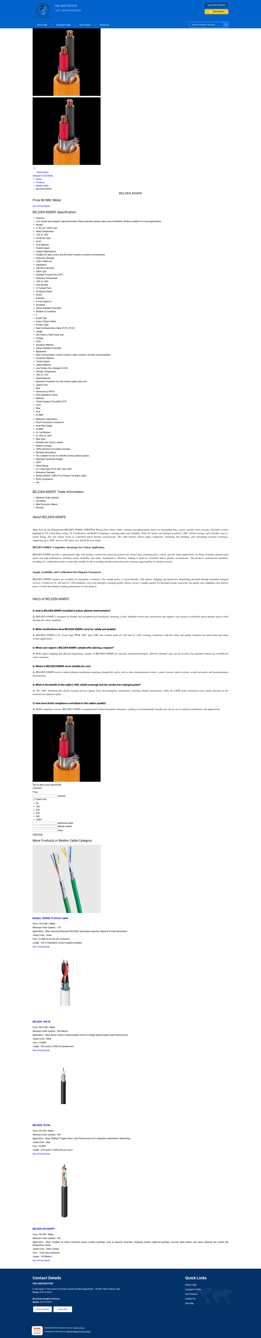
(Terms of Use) (78, 1328)
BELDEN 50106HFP (44, 1228)
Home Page (42, 25)
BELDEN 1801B (41, 1021)
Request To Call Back (43, 175)
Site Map (189, 1303)
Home (39, 179)
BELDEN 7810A (41, 1125)
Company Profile (63, 25)
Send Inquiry (218, 11)
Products (40, 182)
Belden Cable (42, 185)
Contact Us (104, 25)
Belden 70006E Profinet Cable (50, 918)
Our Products (85, 25)
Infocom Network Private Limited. (78, 1332)
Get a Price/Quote (41, 206)
